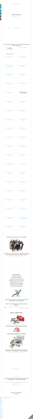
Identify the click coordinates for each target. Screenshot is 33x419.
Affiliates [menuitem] (1, 401)
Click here (26, 382)
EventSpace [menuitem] (1, 417)
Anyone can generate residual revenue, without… (16, 304)
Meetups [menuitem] (1, 415)
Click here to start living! (16, 376)
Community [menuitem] (1, 414)
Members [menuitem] (1, 400)
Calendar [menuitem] (1, 405)
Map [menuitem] (0, 413)
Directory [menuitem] (1, 412)
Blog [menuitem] (0, 404)
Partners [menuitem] (1, 402)
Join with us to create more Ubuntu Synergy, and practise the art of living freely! (16, 254)
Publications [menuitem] (1, 403)
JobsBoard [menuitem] (1, 416)
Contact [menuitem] (1, 407)
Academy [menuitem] (1, 418)
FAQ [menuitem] (0, 406)
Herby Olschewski (16, 392)
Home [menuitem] (1, 398)
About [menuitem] (1, 399)
